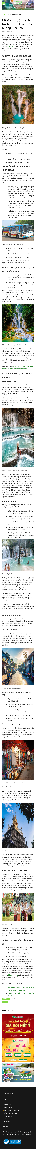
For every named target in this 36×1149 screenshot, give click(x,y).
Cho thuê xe (8, 1119)
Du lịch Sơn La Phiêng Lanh (15, 14)
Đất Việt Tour (13, 975)
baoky (4, 31)
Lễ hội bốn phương (10, 1113)
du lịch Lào (11, 46)
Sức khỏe (7, 1122)
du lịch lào (13, 1002)
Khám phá (7, 1105)
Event (6, 1102)
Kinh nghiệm (8, 1108)
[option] (19, 14)
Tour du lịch (8, 1116)
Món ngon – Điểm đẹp (11, 1110)
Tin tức (14, 999)
